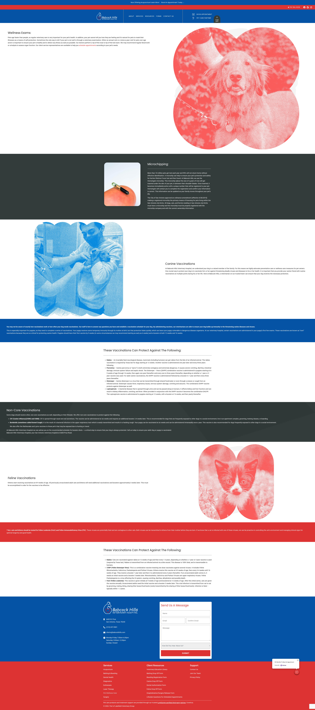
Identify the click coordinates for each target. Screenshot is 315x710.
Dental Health (108, 677)
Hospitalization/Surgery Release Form (160, 693)
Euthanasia (107, 685)
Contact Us (168, 16)
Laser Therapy (108, 689)
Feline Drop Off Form (154, 689)
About (131, 16)
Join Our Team (195, 673)
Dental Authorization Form (156, 685)
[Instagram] (311, 7)
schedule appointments (87, 45)
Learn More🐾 (156, 2)
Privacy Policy (195, 677)
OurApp (217, 20)
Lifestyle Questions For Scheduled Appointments (164, 697)
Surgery (106, 697)
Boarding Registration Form (157, 677)
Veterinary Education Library (157, 669)
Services (139, 16)
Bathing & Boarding (110, 673)
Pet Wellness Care (110, 693)
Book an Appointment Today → (172, 2)
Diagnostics (107, 681)
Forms (159, 16)
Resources (149, 16)
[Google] (308, 7)
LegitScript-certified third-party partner (172, 703)
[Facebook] (304, 7)
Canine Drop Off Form (155, 681)
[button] (296, 672)
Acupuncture (108, 669)
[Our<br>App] (217, 17)
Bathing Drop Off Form (155, 673)
